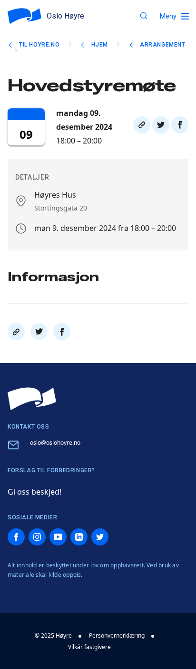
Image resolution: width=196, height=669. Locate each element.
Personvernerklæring (117, 635)
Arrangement (163, 44)
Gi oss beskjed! (34, 492)
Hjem (99, 44)
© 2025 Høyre (53, 635)
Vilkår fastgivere (89, 647)
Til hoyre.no (39, 44)
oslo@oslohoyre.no (55, 443)
